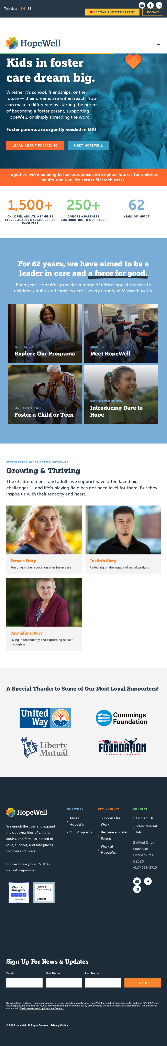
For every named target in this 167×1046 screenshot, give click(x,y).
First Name (54, 973)
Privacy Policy (59, 1025)
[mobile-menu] (155, 44)
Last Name (93, 973)
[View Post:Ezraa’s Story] (44, 529)
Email (10, 973)
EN (23, 8)
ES (29, 8)
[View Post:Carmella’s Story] (44, 602)
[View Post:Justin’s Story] (123, 529)
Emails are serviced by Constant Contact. (42, 1008)
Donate (153, 12)
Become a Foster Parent (114, 12)
